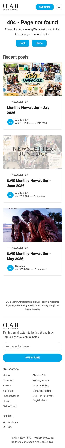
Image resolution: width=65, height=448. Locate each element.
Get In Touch (10, 406)
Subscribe (44, 7)
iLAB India (17, 438)
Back (22, 43)
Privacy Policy (41, 380)
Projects (7, 385)
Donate (7, 401)
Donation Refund (42, 391)
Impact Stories (11, 396)
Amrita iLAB (21, 120)
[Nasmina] (10, 268)
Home (39, 43)
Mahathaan (27, 442)
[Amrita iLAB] (10, 121)
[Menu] (59, 7)
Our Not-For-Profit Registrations (43, 398)
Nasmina (20, 266)
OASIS (50, 438)
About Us (8, 380)
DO (51, 442)
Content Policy (41, 385)
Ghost (43, 442)
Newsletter (20, 102)
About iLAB (39, 375)
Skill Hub (8, 391)
